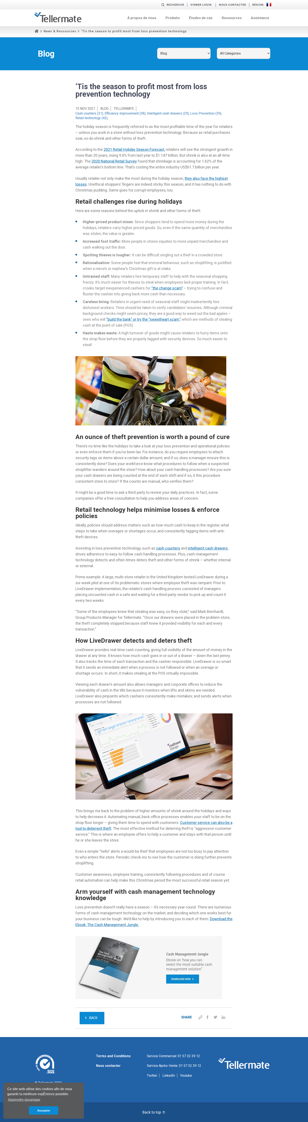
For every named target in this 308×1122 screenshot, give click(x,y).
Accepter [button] (43, 1110)
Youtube (186, 1076)
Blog (104, 109)
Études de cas (200, 18)
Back (93, 1018)
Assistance (260, 18)
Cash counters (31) (89, 113)
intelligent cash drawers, (208, 548)
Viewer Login (201, 4)
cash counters (168, 548)
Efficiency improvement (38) (125, 113)
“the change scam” (167, 288)
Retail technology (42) (91, 118)
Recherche (175, 4)
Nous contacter (232, 4)
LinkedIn (168, 1076)
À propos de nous (141, 18)
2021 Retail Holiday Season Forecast (134, 149)
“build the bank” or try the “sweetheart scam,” (143, 319)
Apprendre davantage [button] (24, 1099)
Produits (173, 18)
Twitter (152, 1076)
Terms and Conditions (113, 1056)
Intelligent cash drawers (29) (168, 113)
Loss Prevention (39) (205, 113)
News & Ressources (60, 31)
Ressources (232, 18)
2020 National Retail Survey (114, 161)
